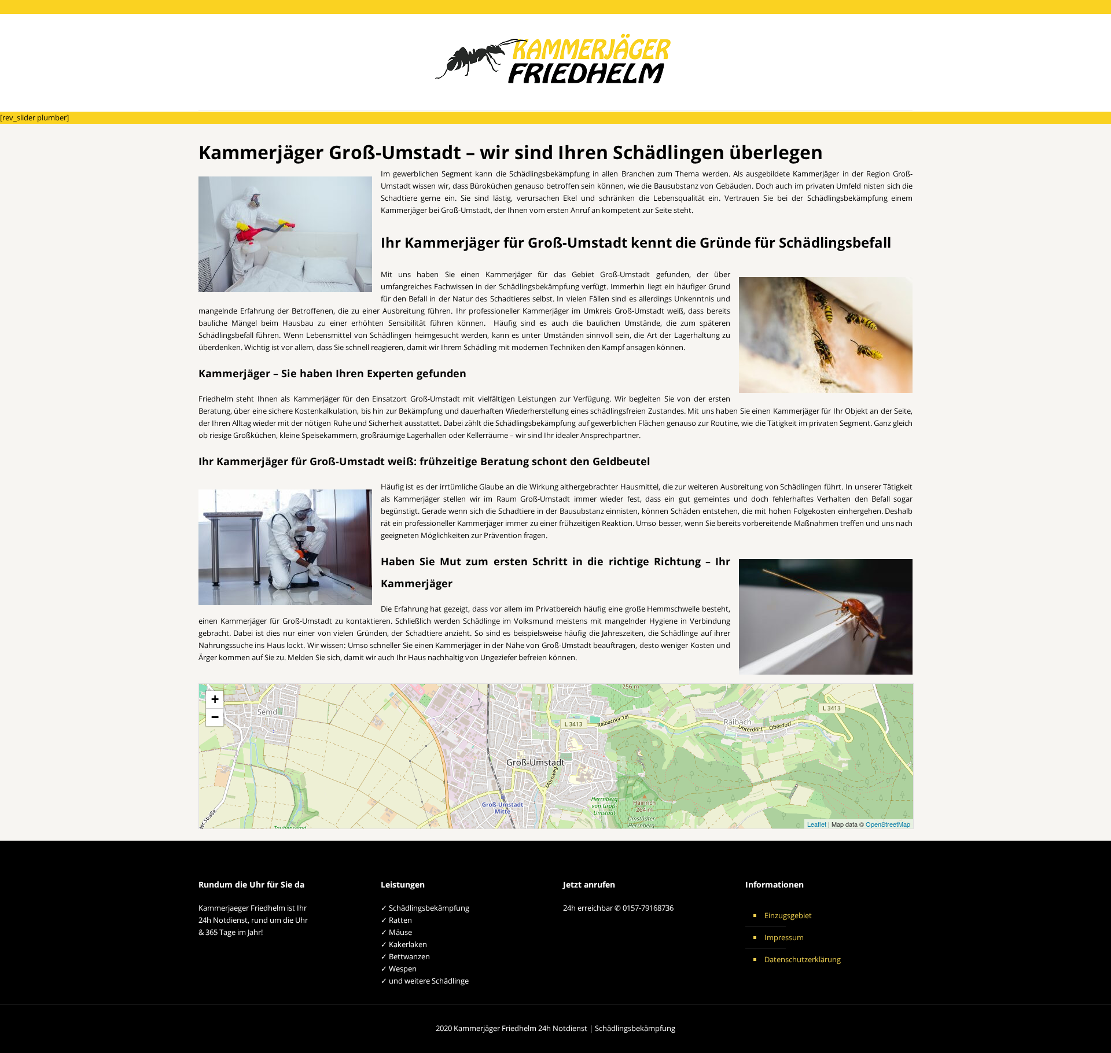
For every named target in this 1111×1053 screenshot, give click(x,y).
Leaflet (816, 824)
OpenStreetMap (888, 824)
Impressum (784, 937)
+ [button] (215, 699)
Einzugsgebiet (788, 915)
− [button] (215, 717)
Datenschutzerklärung (802, 959)
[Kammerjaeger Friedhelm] (555, 62)
